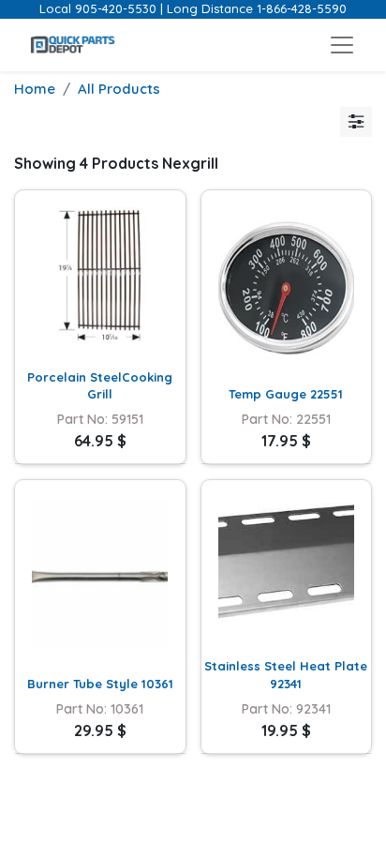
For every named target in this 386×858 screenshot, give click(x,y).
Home (34, 89)
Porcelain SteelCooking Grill (99, 385)
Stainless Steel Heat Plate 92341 (285, 674)
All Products (119, 89)
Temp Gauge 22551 (286, 393)
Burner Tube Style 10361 (100, 683)
